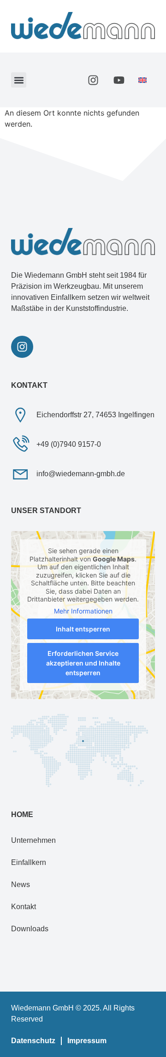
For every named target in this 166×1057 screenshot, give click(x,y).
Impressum (87, 1041)
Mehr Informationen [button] (83, 611)
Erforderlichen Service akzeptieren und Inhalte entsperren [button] (83, 663)
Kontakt (23, 907)
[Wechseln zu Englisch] (142, 80)
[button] (18, 80)
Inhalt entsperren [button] (83, 629)
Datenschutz (33, 1041)
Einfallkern (28, 862)
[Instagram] (93, 80)
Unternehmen (33, 840)
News (20, 884)
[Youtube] (119, 80)
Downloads (29, 929)
